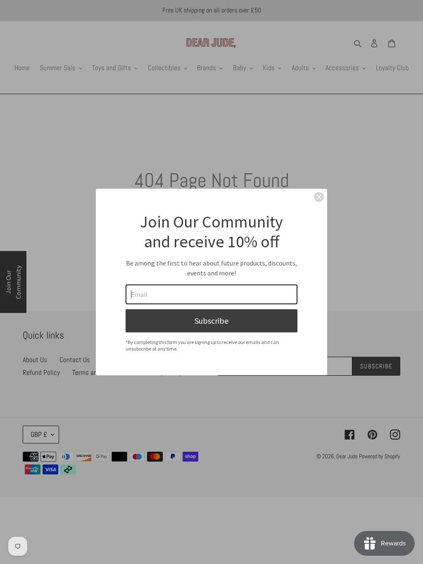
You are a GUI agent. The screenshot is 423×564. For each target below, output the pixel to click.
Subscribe (211, 320)
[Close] (319, 197)
